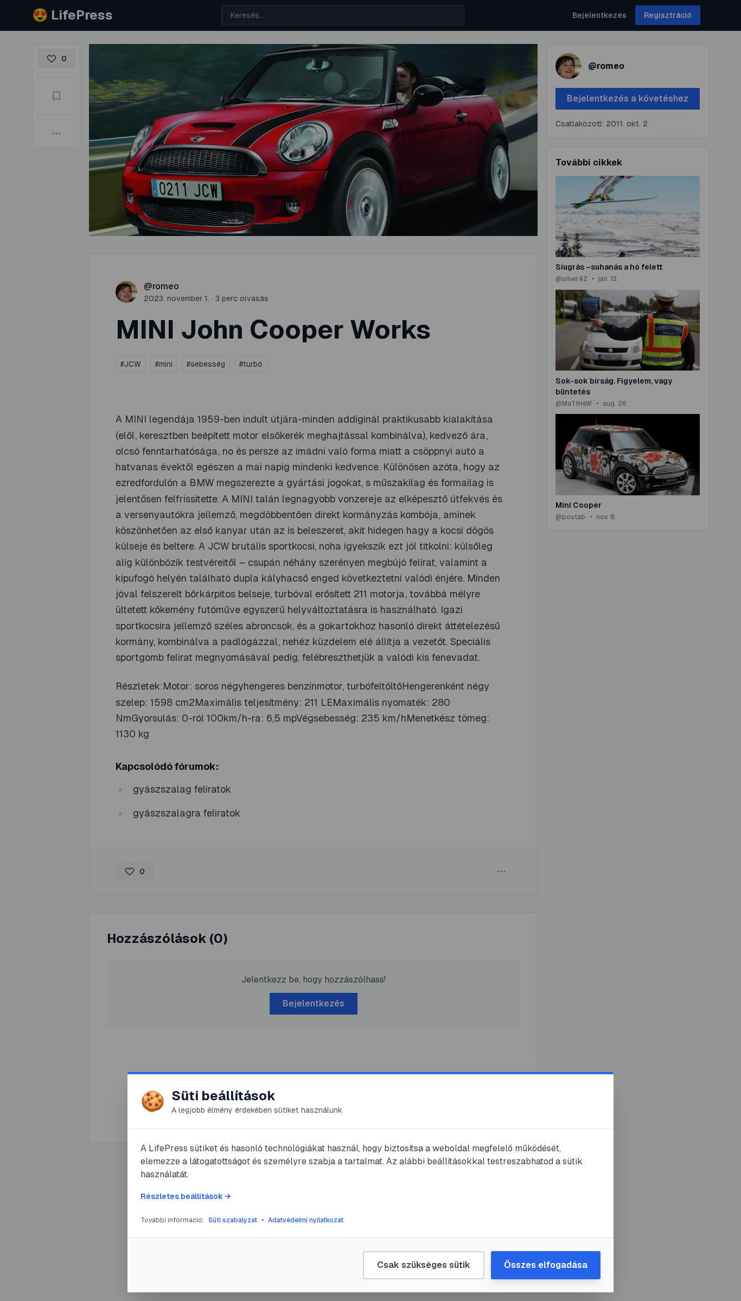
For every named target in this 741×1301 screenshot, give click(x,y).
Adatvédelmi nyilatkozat (305, 1220)
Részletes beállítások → (185, 1196)
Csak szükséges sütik (423, 1265)
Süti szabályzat (232, 1220)
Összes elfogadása (545, 1265)
